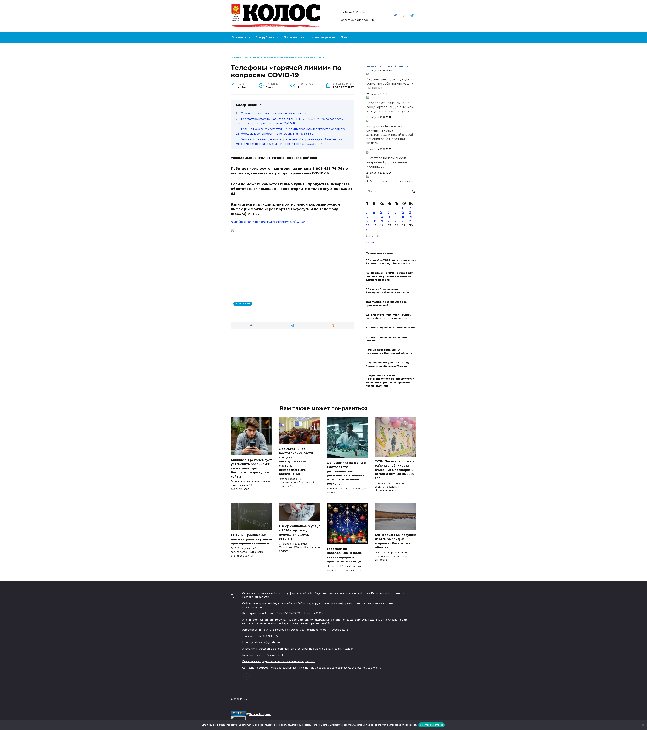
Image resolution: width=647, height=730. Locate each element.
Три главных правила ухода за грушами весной (386, 303)
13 (389, 216)
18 (374, 221)
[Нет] (642, 725)
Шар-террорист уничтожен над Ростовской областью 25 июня (387, 364)
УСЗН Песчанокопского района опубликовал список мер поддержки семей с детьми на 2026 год (394, 470)
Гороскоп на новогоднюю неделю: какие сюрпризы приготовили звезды (345, 555)
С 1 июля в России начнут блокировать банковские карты (387, 291)
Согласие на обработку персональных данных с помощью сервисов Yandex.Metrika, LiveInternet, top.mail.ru (311, 667)
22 (403, 221)
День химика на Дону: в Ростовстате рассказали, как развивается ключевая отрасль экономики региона (346, 473)
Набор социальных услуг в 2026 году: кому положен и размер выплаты (299, 532)
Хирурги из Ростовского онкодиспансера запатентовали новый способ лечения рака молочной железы (389, 134)
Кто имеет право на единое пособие (391, 327)
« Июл (370, 242)
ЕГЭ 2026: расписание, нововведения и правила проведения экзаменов (251, 539)
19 (381, 221)
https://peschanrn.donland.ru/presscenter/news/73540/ (268, 221)
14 (396, 216)
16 (410, 216)
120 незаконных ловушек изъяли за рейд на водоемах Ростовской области (395, 541)
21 (396, 221)
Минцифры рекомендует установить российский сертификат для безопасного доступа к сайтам (251, 468)
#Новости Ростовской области (387, 66)
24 (367, 225)
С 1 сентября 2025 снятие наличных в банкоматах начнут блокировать (391, 262)
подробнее (271, 724)
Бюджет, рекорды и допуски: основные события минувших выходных (389, 84)
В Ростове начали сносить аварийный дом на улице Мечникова (387, 162)
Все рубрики (265, 37)
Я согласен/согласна (431, 724)
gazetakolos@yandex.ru (357, 20)
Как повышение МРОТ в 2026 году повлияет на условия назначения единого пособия (389, 276)
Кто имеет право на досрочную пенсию (387, 338)
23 (411, 221)
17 (367, 221)
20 (389, 221)
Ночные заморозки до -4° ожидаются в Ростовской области (389, 351)
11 (374, 216)
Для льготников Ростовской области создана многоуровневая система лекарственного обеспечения (296, 461)
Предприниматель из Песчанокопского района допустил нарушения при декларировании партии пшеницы (390, 380)
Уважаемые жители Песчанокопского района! (273, 113)
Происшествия (295, 37)
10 (367, 216)
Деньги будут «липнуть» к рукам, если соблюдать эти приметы (388, 316)
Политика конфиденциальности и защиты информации (278, 661)
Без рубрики (243, 303)
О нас (345, 37)
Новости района (323, 37)
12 (381, 216)
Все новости (241, 37)
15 (403, 216)
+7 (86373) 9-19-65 (353, 11)
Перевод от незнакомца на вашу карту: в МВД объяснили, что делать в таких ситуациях (390, 107)
